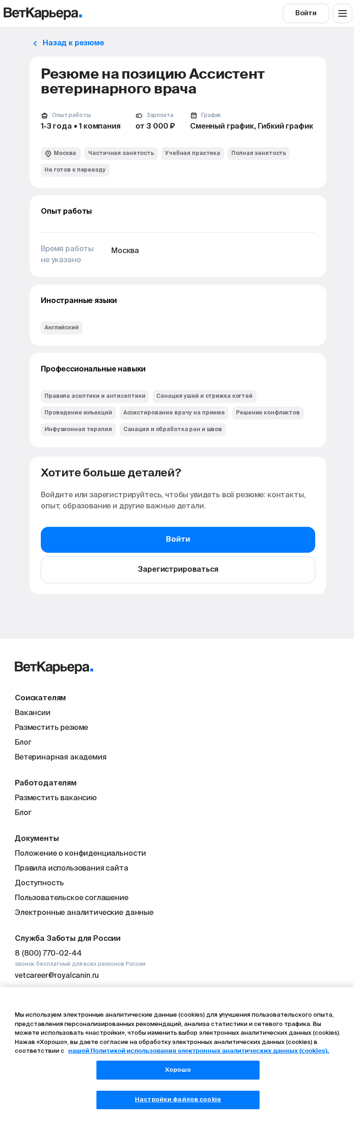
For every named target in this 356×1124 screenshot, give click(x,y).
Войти (305, 13)
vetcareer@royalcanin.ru (57, 976)
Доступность (39, 883)
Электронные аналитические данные (84, 913)
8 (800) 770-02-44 (48, 953)
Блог (23, 743)
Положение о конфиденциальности (80, 854)
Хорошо (178, 1070)
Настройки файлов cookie (178, 1100)
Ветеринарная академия (61, 757)
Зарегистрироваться (178, 570)
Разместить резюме (51, 728)
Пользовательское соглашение (71, 898)
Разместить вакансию (56, 798)
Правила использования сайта (71, 868)
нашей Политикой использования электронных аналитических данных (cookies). (198, 1051)
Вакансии (33, 713)
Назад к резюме (73, 43)
